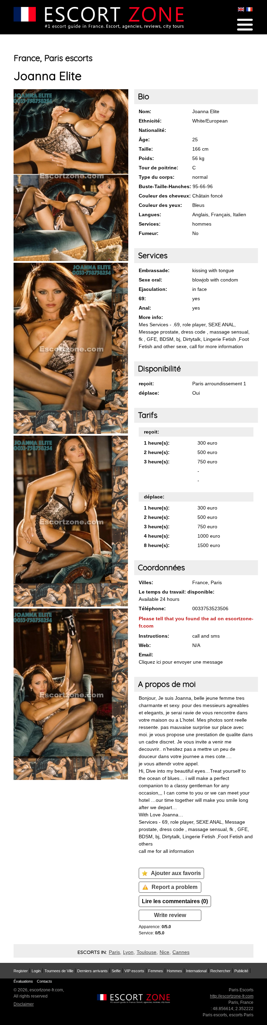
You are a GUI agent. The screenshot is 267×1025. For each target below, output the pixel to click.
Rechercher (220, 971)
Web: (145, 645)
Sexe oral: (150, 280)
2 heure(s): (157, 452)
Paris (114, 952)
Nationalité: (152, 130)
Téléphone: (152, 608)
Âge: (144, 139)
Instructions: (154, 636)
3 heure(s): (157, 461)
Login (36, 971)
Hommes (174, 971)
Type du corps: (157, 177)
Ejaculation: (153, 289)
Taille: (146, 149)
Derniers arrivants (92, 971)
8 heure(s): (157, 545)
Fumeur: (149, 233)
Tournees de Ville (58, 971)
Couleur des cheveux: (165, 196)
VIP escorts (134, 971)
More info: (151, 317)
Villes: (146, 582)
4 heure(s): (157, 536)
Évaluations (23, 981)
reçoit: (146, 383)
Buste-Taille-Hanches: (165, 186)
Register (21, 971)
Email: (146, 654)
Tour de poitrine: (158, 167)
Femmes (155, 971)
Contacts (44, 981)
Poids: (146, 158)
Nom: (145, 111)
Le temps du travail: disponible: (177, 592)
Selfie (116, 971)
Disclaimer (24, 1004)
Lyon (128, 952)
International (196, 971)
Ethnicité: (150, 121)
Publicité (241, 971)
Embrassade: (154, 270)
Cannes (180, 952)
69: (142, 298)
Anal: (145, 308)
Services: (150, 224)
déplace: (149, 393)
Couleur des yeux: (160, 205)
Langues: (150, 214)
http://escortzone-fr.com (231, 996)
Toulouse (146, 952)
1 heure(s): (157, 443)
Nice (164, 952)
